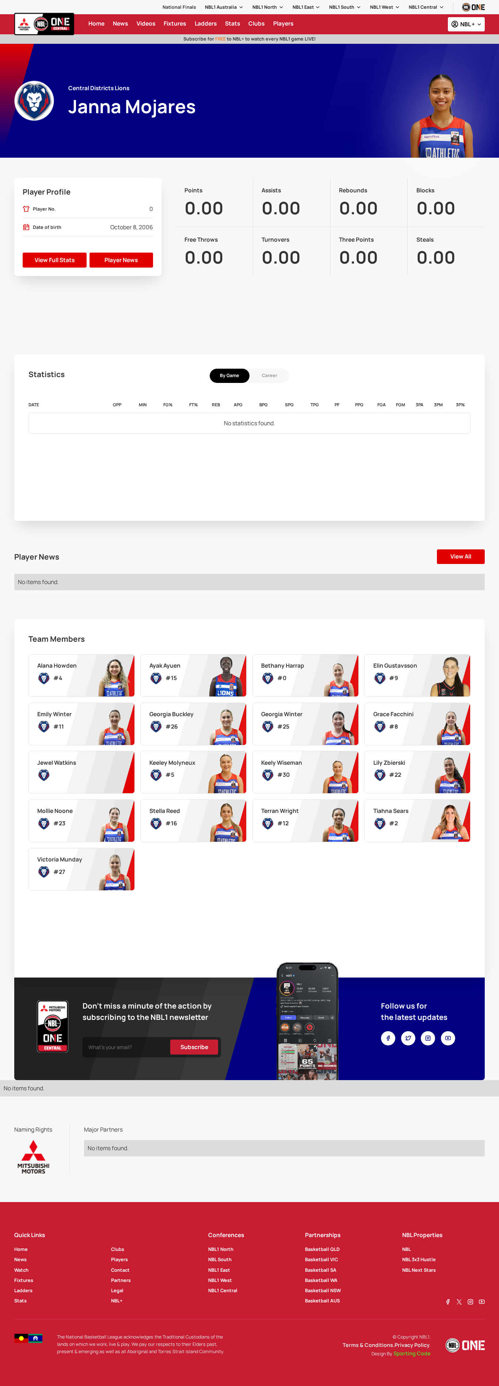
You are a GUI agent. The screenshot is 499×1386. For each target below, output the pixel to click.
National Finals (179, 7)
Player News (121, 260)
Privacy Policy (412, 1344)
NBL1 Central (423, 7)
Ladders (23, 1290)
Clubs (117, 1249)
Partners (121, 1280)
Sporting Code (412, 1353)
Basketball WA (321, 1280)
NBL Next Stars (419, 1270)
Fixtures (23, 1280)
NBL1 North (264, 7)
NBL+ (116, 1300)
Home (21, 1249)
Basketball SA (320, 1270)
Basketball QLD (322, 1249)
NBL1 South (341, 7)
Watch (21, 1270)
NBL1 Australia (221, 7)
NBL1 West (381, 7)
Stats (20, 1300)
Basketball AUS (322, 1300)
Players (119, 1259)
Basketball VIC (321, 1259)
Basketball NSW (323, 1290)
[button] (224, 7)
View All (460, 556)
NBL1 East (303, 7)
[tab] (230, 376)
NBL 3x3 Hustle (419, 1259)
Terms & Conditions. (369, 1344)
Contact (120, 1270)
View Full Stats (55, 260)
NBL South (220, 1259)
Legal (117, 1290)
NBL (406, 1249)
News (20, 1259)
